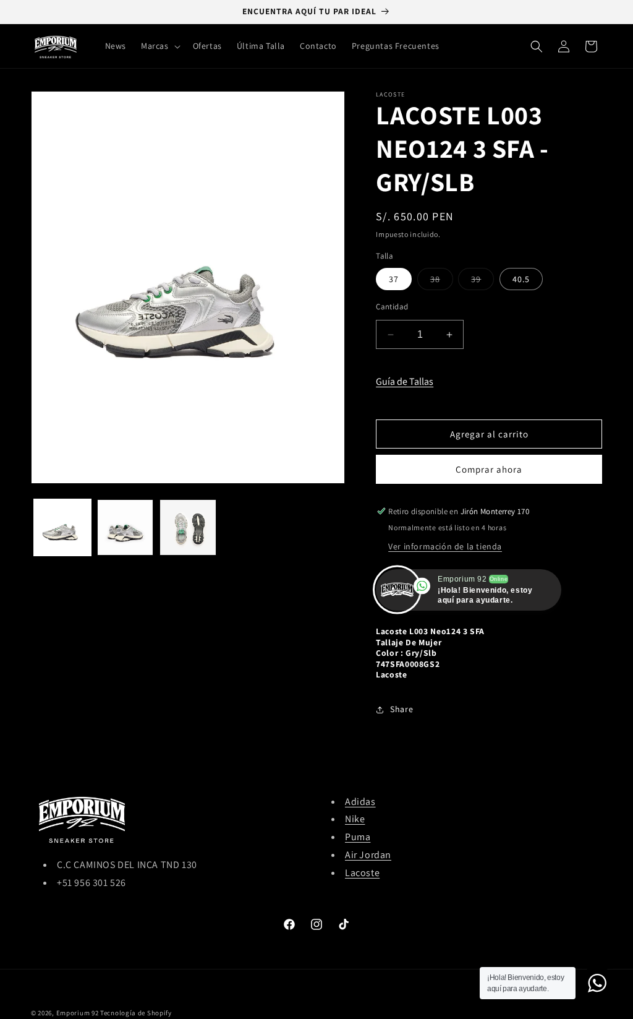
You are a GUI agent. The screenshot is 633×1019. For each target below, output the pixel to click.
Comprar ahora (489, 469)
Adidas (360, 801)
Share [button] (401, 709)
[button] (159, 46)
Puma (357, 836)
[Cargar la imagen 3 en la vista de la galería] (187, 527)
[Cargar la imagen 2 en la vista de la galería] (125, 527)
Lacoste (362, 872)
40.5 (521, 279)
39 (482, 281)
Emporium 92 (77, 1012)
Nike (355, 818)
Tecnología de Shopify (136, 1012)
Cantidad (392, 306)
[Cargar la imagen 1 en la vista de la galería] (62, 527)
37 (394, 279)
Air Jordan (368, 854)
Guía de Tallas (404, 381)
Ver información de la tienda (445, 546)
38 (441, 281)
